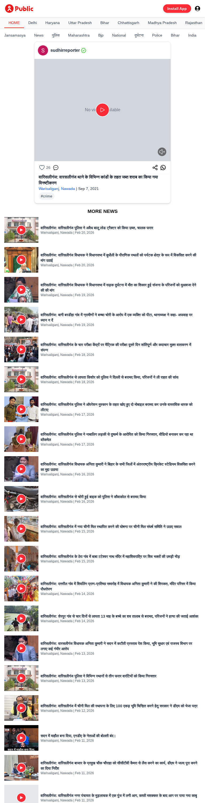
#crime (46, 196)
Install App (177, 8)
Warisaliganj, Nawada (57, 188)
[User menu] (197, 8)
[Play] (102, 110)
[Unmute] (162, 152)
